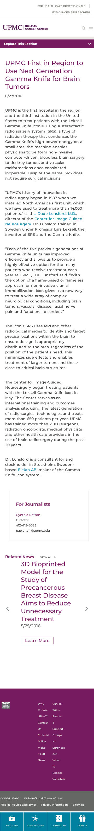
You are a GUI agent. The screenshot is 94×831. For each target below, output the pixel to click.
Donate (82, 825)
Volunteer (58, 779)
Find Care (12, 825)
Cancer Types (35, 825)
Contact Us (59, 825)
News (41, 760)
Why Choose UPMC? (43, 710)
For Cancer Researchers (71, 12)
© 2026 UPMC (10, 798)
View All (46, 557)
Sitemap (78, 804)
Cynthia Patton (28, 515)
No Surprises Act (58, 748)
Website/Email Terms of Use (43, 798)
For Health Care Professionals (61, 6)
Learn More (37, 640)
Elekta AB (27, 469)
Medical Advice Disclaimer (18, 804)
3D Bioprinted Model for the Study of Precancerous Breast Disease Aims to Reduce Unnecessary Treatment (46, 591)
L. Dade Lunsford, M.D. (54, 213)
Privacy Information (54, 804)
